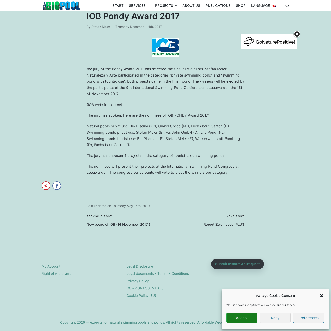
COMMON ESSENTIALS (145, 288)
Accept (242, 318)
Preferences (308, 318)
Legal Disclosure (140, 266)
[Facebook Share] (56, 185)
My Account (51, 266)
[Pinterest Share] (46, 185)
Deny (275, 318)
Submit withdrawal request (237, 264)
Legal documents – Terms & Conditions (158, 273)
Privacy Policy (138, 281)
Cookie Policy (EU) (141, 295)
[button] (322, 295)
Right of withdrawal (57, 273)
